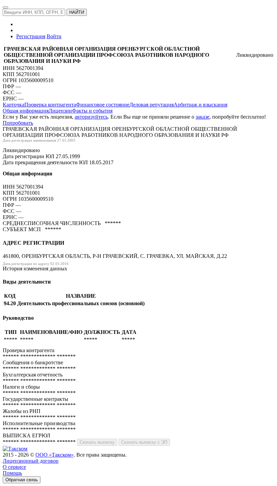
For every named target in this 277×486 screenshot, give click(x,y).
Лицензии (60, 111)
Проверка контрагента (50, 104)
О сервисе (14, 467)
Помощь (12, 473)
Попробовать (18, 123)
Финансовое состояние (102, 104)
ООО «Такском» (54, 455)
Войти (54, 36)
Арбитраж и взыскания (200, 104)
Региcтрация (30, 36)
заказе (202, 117)
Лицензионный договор (30, 461)
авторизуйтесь (91, 117)
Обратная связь (21, 479)
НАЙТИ (76, 12)
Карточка (13, 104)
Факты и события (92, 111)
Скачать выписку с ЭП (144, 442)
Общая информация (26, 111)
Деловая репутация (151, 104)
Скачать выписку (97, 442)
